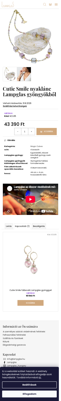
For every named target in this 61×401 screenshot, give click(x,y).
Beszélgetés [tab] (39, 226)
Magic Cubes (36, 146)
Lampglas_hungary (16, 365)
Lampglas (12, 362)
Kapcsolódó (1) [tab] (22, 226)
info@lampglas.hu (16, 359)
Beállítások (29, 384)
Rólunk (6, 341)
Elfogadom (29, 394)
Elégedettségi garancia (14, 344)
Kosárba (48, 131)
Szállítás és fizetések (13, 338)
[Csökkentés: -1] (17, 131)
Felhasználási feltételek (14, 334)
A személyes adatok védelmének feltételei (24, 331)
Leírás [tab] (9, 226)
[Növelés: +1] (31, 131)
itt (40, 377)
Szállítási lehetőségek (15, 106)
